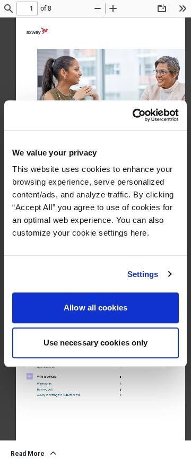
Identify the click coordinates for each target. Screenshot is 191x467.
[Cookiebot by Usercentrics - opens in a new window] (135, 115)
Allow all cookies (95, 307)
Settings (143, 274)
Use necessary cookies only (96, 342)
